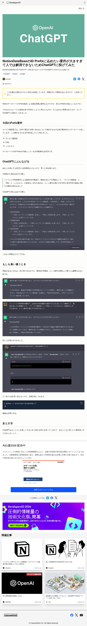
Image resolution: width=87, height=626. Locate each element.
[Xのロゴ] (76, 615)
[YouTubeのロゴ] (81, 615)
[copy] (81, 403)
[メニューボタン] (3, 2)
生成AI (23, 74)
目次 (80, 8)
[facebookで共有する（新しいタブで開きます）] (79, 79)
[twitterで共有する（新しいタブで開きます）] (83, 79)
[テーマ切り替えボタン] (85, 2)
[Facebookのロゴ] (71, 615)
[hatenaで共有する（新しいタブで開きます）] (74, 79)
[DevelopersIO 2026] (43, 516)
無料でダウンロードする (43, 489)
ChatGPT (7, 74)
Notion (15, 74)
